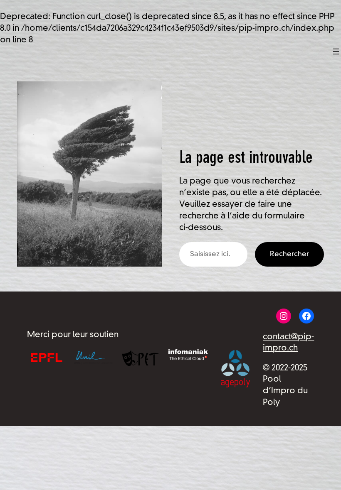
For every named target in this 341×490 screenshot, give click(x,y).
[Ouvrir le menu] (336, 51)
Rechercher (289, 254)
